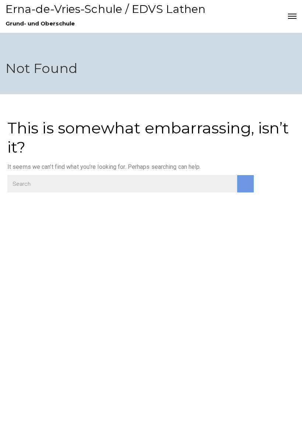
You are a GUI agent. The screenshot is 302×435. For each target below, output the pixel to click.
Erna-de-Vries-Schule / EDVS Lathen (106, 9)
